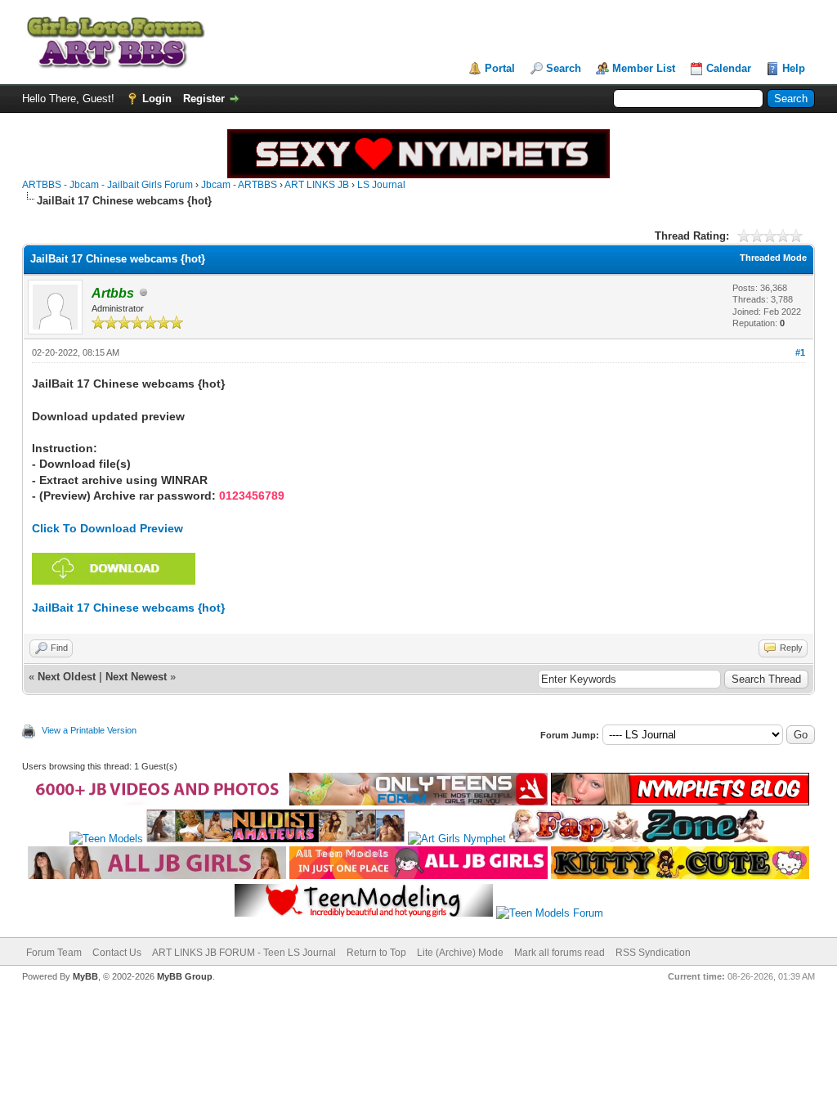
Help (793, 68)
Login (157, 98)
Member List (643, 68)
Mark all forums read (559, 952)
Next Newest (136, 677)
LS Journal (381, 185)
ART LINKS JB (316, 185)
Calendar (728, 68)
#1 (800, 352)
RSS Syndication (653, 952)
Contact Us (116, 952)
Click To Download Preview (107, 528)
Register (204, 98)
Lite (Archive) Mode (460, 952)
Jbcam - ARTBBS (239, 185)
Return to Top (376, 952)
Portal (500, 68)
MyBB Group (185, 976)
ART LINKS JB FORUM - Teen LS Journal (244, 952)
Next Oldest (67, 677)
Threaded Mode (773, 257)
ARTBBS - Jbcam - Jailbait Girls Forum (107, 185)
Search (563, 68)
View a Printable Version (89, 730)
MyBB (85, 976)
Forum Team (54, 952)
